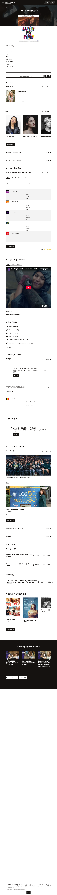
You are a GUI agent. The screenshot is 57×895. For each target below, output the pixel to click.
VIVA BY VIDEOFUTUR (17, 223)
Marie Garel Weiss (11, 47)
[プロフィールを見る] (52, 2)
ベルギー (14, 398)
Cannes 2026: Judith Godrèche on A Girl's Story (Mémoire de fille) (28, 663)
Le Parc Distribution (31, 401)
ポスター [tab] (19, 264)
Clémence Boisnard (30, 136)
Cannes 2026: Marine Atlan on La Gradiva (12, 662)
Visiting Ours (10, 620)
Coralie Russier (46, 136)
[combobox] (18, 183)
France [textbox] (9, 183)
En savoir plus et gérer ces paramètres (15, 889)
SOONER (13, 212)
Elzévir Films (9, 51)
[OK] (28, 892)
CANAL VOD (14, 191)
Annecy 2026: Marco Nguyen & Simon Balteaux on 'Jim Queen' (44, 663)
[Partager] (46, 76)
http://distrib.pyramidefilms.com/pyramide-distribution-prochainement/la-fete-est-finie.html (21, 582)
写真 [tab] (13, 264)
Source (42, 249)
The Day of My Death (48, 610)
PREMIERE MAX (15, 233)
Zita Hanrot (10, 136)
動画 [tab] (8, 264)
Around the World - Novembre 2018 (18, 478)
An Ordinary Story (29, 620)
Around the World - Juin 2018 (16, 509)
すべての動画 (23, 677)
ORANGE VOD (14, 201)
